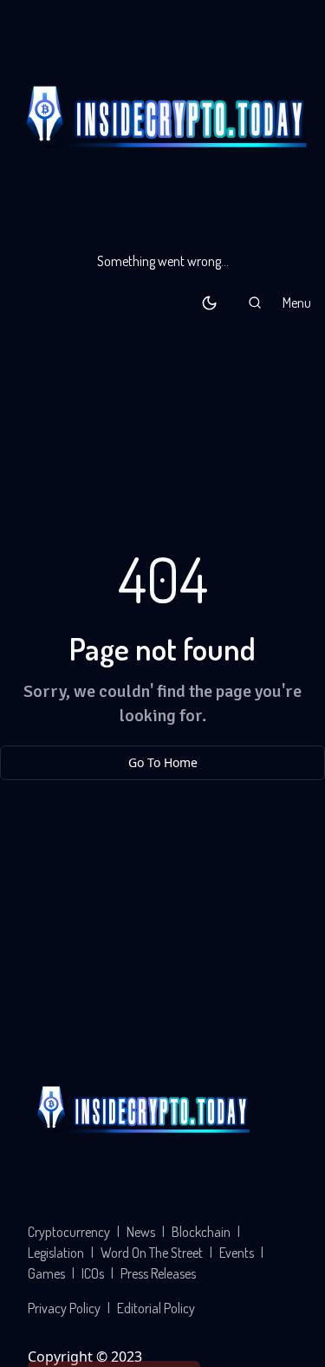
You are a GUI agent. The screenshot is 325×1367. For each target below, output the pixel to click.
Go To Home (163, 762)
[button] (255, 302)
